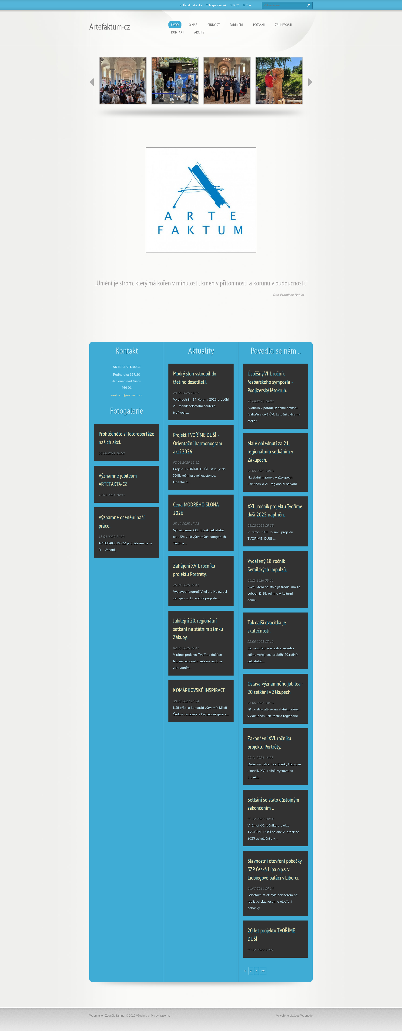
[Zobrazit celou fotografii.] (123, 81)
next (310, 82)
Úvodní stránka (192, 5)
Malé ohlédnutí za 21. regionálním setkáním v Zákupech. (270, 451)
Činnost (214, 24)
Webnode (306, 1015)
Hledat (308, 5)
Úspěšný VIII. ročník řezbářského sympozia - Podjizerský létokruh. (270, 382)
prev (91, 82)
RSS (236, 5)
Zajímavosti (283, 24)
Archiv (199, 32)
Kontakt (177, 32)
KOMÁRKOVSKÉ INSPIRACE (199, 690)
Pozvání (259, 24)
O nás (193, 24)
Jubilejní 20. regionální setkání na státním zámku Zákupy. (198, 629)
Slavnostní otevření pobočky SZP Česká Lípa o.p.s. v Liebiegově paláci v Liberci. (275, 869)
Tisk (248, 5)
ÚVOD (175, 24)
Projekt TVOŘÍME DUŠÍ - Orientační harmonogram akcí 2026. (197, 443)
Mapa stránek (217, 5)
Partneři (236, 24)
